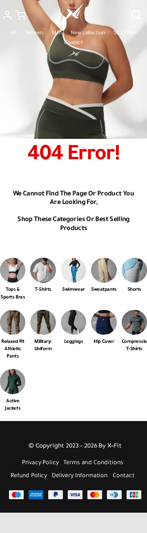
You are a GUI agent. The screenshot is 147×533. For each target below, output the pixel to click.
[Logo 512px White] (72, 5)
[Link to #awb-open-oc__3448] (136, 15)
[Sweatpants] (103, 263)
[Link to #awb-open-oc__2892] (21, 15)
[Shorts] (134, 263)
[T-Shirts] (43, 263)
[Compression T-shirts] (134, 315)
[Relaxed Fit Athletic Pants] (12, 315)
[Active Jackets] (12, 374)
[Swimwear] (73, 263)
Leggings (73, 342)
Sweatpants (103, 290)
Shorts (134, 290)
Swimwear (73, 290)
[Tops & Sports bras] (12, 263)
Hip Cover (104, 342)
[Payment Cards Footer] (75, 493)
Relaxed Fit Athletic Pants (12, 350)
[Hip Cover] (103, 315)
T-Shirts (43, 290)
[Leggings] (73, 315)
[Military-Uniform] (43, 315)
